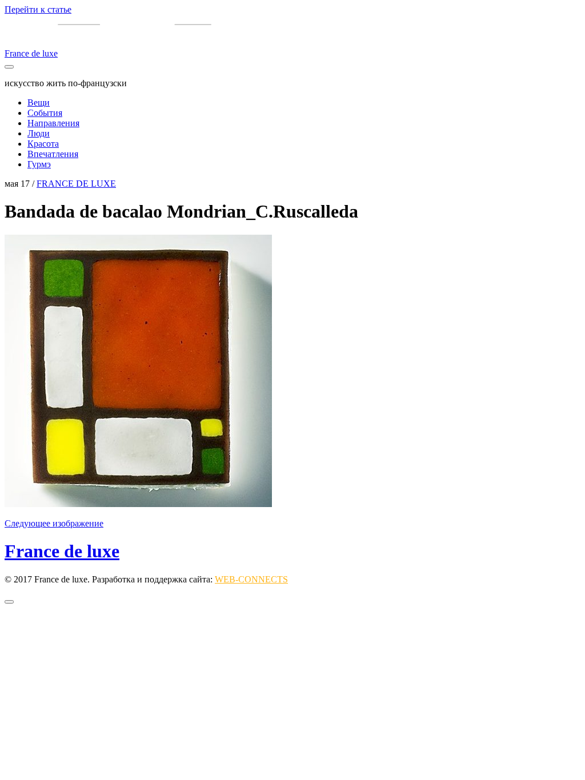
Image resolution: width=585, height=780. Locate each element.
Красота (43, 143)
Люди (38, 133)
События (44, 113)
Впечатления (52, 154)
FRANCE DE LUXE (76, 183)
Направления (53, 123)
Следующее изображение (54, 523)
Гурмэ (39, 164)
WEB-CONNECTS (251, 579)
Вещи (38, 102)
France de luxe (62, 551)
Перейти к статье (38, 9)
